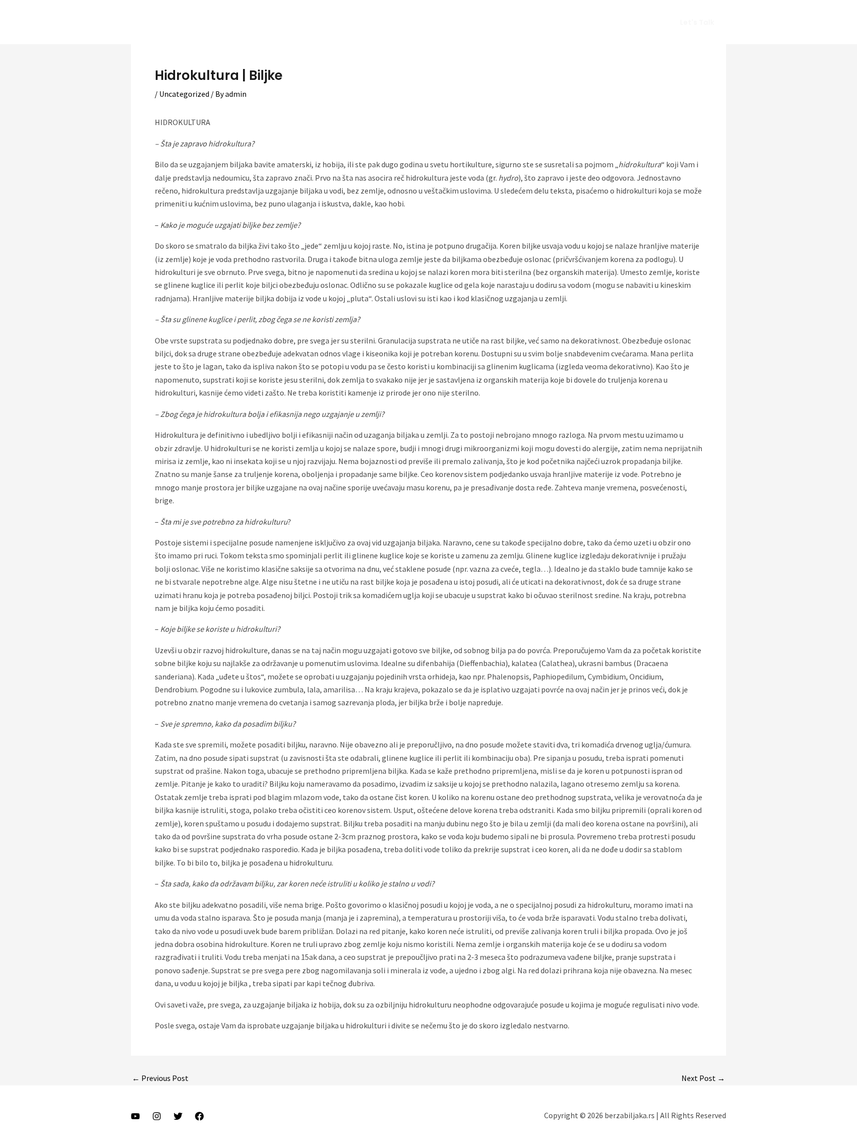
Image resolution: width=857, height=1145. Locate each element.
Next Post (703, 1078)
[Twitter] (178, 1116)
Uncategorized (184, 94)
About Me (508, 22)
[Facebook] (199, 1116)
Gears (581, 22)
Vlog (548, 22)
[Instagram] (156, 1116)
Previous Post (160, 1078)
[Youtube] (135, 1116)
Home (466, 22)
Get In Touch (628, 22)
